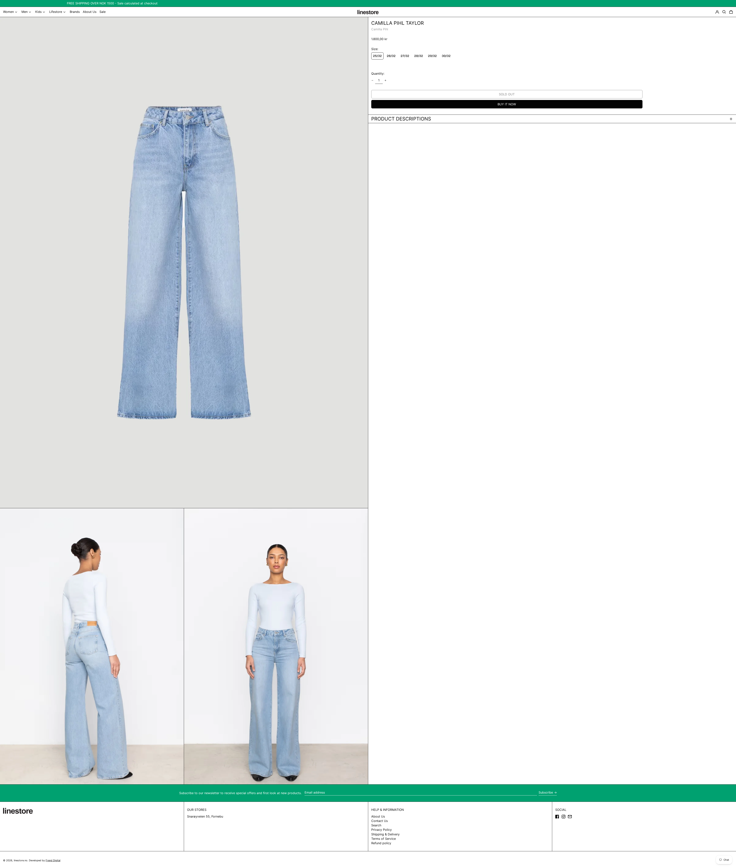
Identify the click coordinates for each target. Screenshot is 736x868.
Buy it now (507, 104)
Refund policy (381, 843)
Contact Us (379, 821)
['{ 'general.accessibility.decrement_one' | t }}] (372, 80)
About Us (378, 816)
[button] (731, 11)
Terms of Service (383, 839)
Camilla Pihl (379, 29)
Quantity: (377, 73)
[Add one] (385, 80)
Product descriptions (401, 118)
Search (376, 825)
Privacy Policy (381, 830)
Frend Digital (53, 860)
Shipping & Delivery (385, 834)
